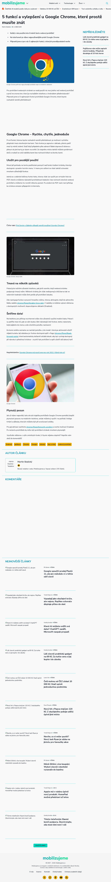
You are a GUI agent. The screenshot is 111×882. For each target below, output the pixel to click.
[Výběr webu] (27, 3)
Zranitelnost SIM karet (70, 9)
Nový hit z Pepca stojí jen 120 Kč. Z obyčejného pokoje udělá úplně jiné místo (95, 62)
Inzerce (38, 872)
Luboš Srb (46, 677)
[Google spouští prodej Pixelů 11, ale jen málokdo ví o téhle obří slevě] (23, 577)
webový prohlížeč (64, 444)
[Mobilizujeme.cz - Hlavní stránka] (13, 3)
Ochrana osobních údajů (73, 872)
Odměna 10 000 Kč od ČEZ (49, 9)
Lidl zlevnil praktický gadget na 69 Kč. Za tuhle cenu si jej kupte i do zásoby (95, 39)
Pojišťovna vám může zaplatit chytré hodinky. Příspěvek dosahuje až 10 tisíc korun (95, 51)
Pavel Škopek (47, 705)
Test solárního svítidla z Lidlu (92, 9)
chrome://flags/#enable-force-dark (30, 303)
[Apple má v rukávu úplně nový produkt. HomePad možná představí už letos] (23, 797)
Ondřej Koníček (48, 622)
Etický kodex (57, 872)
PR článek (46, 567)
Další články (40, 845)
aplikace (18, 444)
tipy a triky (52, 444)
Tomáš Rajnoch (48, 595)
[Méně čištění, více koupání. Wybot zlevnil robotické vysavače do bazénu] (23, 770)
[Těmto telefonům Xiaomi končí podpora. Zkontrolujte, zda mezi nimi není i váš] (23, 825)
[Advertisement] (40, 116)
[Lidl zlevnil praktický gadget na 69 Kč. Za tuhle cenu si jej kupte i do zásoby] (23, 659)
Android (9, 444)
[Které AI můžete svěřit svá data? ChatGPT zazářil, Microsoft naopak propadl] (23, 632)
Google (34, 444)
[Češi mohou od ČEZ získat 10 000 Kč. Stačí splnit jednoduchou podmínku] (23, 687)
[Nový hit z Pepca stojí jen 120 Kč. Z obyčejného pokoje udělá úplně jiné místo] (23, 714)
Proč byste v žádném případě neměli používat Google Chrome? (40, 225)
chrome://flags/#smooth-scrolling (39, 427)
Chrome (26, 444)
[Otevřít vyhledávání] (107, 3)
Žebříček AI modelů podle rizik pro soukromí (21, 9)
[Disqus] (55, 506)
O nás (31, 872)
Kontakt (47, 872)
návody (42, 444)
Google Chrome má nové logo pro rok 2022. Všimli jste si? (42, 352)
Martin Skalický (6, 27)
